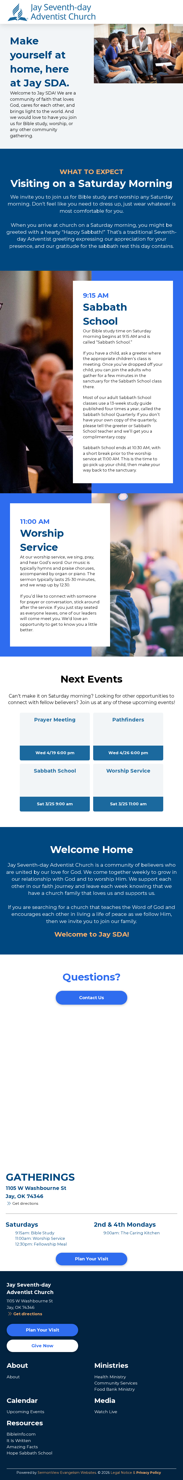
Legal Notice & (136, 1472)
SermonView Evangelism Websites (67, 1472)
